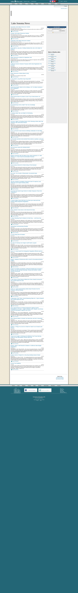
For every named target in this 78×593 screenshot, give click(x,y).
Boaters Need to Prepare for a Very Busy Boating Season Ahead (25, 355)
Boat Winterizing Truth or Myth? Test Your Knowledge (23, 104)
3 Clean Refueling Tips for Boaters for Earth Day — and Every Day (26, 218)
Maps (34, 3)
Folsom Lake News (51, 67)
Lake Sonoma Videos (60, 379)
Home (66, 1)
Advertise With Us (64, 8)
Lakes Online (42, 399)
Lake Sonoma (33, 1)
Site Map (61, 390)
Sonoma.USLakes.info (39, 397)
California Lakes (27, 1)
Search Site (62, 391)
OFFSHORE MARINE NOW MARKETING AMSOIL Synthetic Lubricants (27, 139)
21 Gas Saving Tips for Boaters (18, 234)
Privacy (37, 400)
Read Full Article (15, 31)
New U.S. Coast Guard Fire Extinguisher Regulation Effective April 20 (26, 251)
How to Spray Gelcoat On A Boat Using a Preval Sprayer (23, 165)
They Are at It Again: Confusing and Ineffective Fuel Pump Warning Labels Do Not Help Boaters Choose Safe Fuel (26, 337)
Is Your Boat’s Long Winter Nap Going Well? (21, 78)
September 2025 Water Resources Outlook (20, 40)
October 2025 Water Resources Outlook (20, 33)
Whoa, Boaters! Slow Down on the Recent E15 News (23, 209)
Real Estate (46, 3)
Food (18, 3)
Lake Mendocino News (52, 56)
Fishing (29, 3)
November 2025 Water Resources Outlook (20, 26)
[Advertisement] (32, 13)
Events (13, 3)
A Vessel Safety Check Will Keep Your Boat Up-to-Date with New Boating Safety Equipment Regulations (25, 201)
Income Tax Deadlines (16, 363)
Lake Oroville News (51, 65)
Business (53, 3)
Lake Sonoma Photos (60, 378)
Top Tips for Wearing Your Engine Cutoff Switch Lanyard (23, 242)
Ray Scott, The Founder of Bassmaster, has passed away (24, 173)
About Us (61, 388)
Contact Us (62, 389)
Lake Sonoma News (59, 377)
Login (61, 1)
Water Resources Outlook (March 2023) (20, 73)
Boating (23, 3)
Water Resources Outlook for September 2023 (21, 57)
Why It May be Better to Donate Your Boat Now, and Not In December (26, 318)
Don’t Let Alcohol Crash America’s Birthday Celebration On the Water (26, 130)
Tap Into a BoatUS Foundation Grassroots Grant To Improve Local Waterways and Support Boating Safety (26, 182)
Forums (58, 3)
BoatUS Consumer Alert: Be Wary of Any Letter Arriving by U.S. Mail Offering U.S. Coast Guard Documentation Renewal (26, 156)
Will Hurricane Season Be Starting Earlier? (20, 147)
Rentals (39, 3)
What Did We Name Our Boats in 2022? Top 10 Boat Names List (25, 96)
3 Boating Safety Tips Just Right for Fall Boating (21, 113)
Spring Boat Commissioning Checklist (19, 226)
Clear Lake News (51, 54)
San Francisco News (52, 63)
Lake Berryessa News (52, 58)
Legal (40, 400)
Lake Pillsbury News (51, 60)
